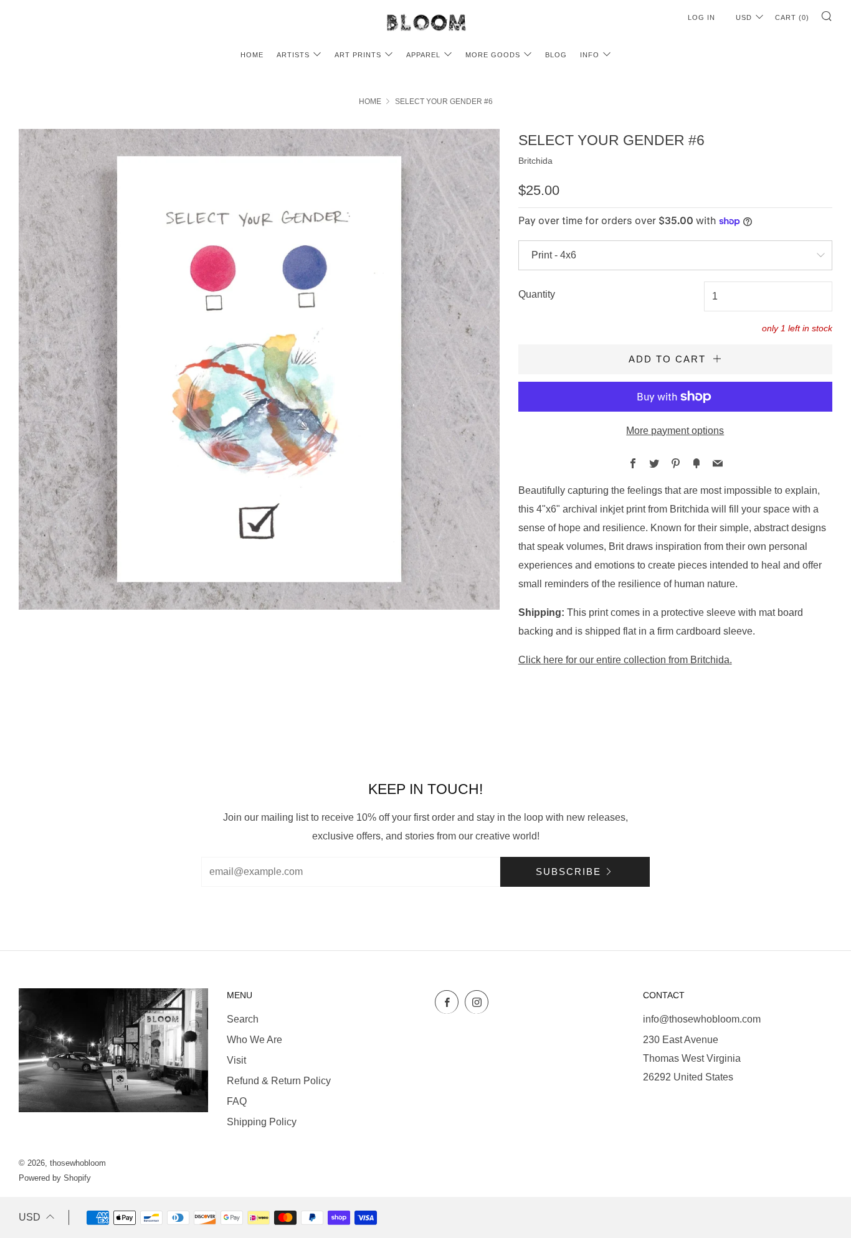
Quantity (536, 294)
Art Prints (358, 55)
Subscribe (568, 871)
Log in (701, 17)
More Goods (492, 55)
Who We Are (254, 1039)
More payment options (675, 430)
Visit (236, 1060)
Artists (293, 55)
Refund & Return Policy (279, 1080)
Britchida (535, 161)
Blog (556, 55)
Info (589, 55)
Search (243, 1019)
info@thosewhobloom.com (702, 1019)
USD (744, 17)
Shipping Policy (262, 1122)
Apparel (423, 55)
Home (252, 55)
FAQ (237, 1101)
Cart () (792, 17)
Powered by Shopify (55, 1178)
